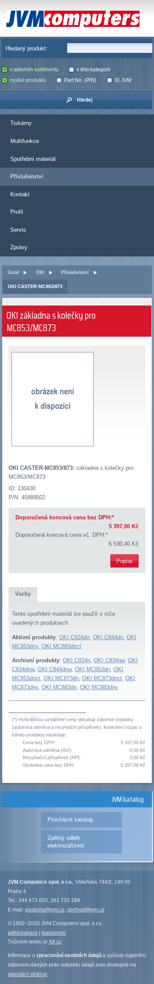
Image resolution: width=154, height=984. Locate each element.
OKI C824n (76, 660)
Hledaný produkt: (26, 48)
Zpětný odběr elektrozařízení (65, 842)
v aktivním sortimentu (34, 70)
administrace (23, 933)
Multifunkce (24, 141)
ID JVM (123, 80)
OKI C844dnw (54, 669)
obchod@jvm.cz (85, 910)
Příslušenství (26, 176)
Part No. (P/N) (80, 80)
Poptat (124, 561)
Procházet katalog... (72, 819)
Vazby (23, 594)
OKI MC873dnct (102, 678)
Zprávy (18, 247)
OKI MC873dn (61, 678)
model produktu (28, 80)
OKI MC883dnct (61, 646)
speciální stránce (27, 974)
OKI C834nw (109, 660)
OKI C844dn (108, 637)
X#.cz (55, 942)
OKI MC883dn (59, 687)
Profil (16, 212)
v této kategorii (93, 70)
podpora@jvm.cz (45, 910)
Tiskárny (21, 123)
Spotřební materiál (33, 159)
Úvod (13, 272)
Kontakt (20, 194)
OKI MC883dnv (99, 687)
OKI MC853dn (92, 669)
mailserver (53, 933)
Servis (18, 230)
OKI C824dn (74, 637)
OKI (40, 272)
